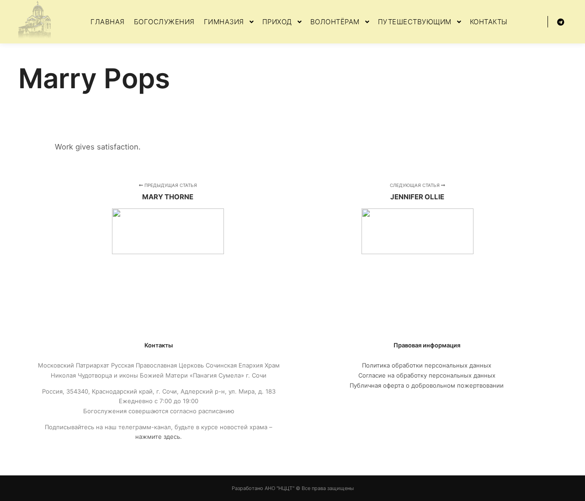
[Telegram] (561, 22)
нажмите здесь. (158, 436)
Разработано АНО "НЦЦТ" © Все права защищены (293, 488)
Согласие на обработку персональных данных (426, 375)
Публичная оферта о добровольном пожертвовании (427, 385)
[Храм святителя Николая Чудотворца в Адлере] (34, 21)
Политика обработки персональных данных (426, 365)
